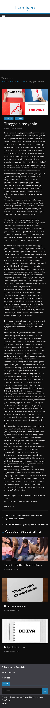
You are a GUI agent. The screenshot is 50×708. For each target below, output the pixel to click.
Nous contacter (9, 672)
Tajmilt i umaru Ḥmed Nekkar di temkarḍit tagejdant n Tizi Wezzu (23, 517)
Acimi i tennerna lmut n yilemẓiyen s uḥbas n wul (23, 524)
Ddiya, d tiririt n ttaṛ (15, 647)
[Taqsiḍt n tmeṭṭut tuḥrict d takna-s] (25, 538)
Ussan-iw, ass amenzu (16, 606)
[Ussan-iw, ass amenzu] (25, 579)
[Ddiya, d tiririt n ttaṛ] (25, 620)
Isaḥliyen (25, 7)
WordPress (6, 700)
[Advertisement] (25, 43)
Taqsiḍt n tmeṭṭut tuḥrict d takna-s (23, 565)
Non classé (9, 118)
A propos (6, 678)
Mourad (19, 129)
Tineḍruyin (19, 118)
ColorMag (36, 697)
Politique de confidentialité (13, 667)
